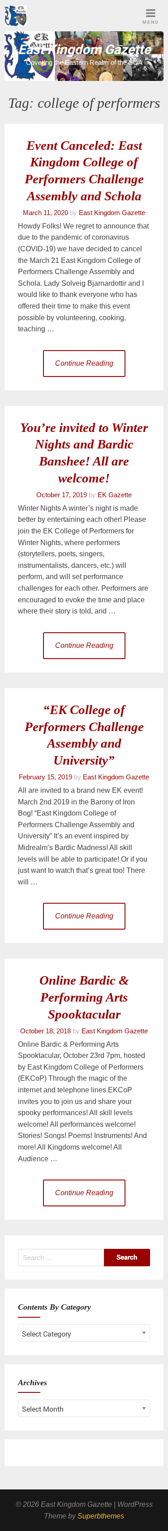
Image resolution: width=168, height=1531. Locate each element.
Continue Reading (84, 363)
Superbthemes (101, 1516)
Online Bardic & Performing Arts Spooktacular (84, 997)
